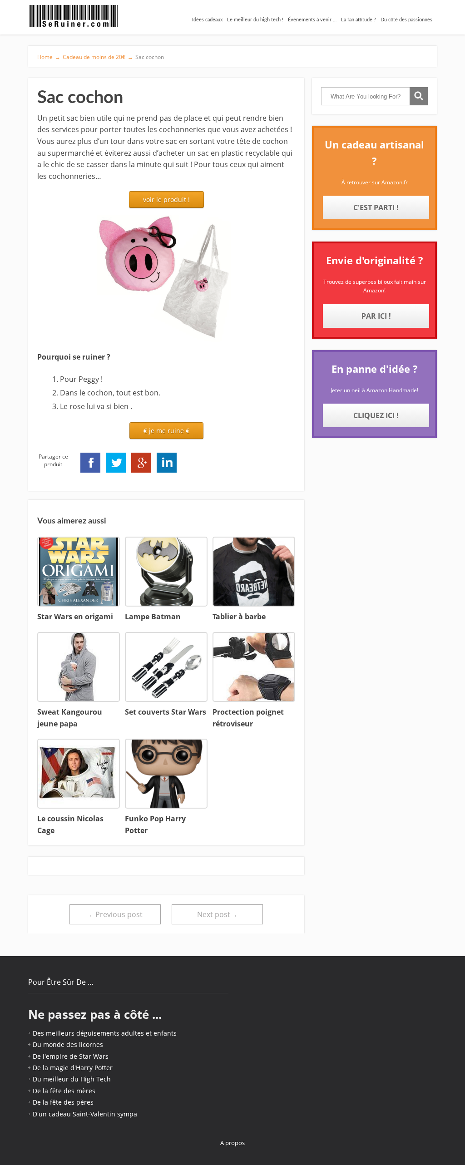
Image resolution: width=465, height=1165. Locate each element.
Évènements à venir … (312, 19)
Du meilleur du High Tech (72, 1079)
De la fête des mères (64, 1090)
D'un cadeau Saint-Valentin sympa (85, 1114)
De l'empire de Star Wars (71, 1056)
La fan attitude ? (358, 19)
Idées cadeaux (207, 19)
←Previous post (115, 914)
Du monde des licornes (68, 1044)
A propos (232, 1143)
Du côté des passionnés (406, 19)
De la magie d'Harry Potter (73, 1067)
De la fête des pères (63, 1102)
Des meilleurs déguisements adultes (88, 1033)
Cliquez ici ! (376, 415)
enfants (165, 1033)
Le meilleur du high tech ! (255, 19)
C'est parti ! (376, 207)
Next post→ (217, 914)
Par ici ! (376, 316)
